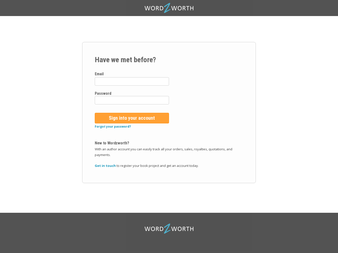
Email (99, 74)
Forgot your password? (113, 126)
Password (103, 93)
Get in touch (105, 165)
